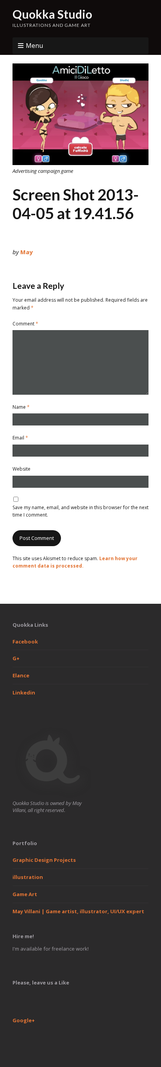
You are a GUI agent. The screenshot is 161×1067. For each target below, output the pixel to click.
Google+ (24, 1020)
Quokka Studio (52, 14)
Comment (25, 323)
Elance (21, 675)
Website (21, 469)
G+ (16, 658)
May (26, 252)
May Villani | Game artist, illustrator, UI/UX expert (78, 911)
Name (21, 407)
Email (20, 437)
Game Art (25, 894)
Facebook (25, 641)
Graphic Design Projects (44, 859)
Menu (34, 45)
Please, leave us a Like (41, 982)
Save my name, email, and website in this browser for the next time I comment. (80, 511)
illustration (28, 877)
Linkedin (24, 692)
